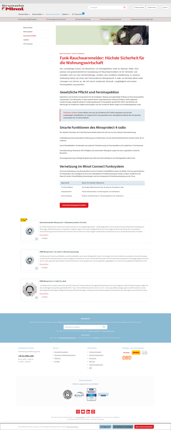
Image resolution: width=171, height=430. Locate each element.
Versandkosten (80, 417)
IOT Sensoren (28, 44)
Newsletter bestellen (61, 352)
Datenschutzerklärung (96, 355)
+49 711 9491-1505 (26, 355)
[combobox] (105, 7)
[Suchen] (125, 7)
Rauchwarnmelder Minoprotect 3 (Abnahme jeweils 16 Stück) (63, 222)
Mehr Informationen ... (73, 427)
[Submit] (103, 327)
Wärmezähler (28, 32)
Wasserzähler (28, 28)
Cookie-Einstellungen (96, 365)
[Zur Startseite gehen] (13, 7)
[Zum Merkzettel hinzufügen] (36, 239)
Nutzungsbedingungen (108, 331)
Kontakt (57, 361)
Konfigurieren (105, 427)
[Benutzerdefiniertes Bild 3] (127, 358)
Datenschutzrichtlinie (94, 331)
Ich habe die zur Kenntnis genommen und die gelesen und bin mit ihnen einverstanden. (86, 338)
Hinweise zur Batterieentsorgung (65, 355)
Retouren (58, 358)
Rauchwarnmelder (29, 36)
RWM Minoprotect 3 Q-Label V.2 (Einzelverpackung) (59, 252)
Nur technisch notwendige (123, 427)
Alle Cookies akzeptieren (144, 427)
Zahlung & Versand (95, 352)
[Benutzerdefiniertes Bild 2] (144, 352)
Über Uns (92, 361)
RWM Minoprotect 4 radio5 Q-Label (53, 281)
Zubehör (26, 40)
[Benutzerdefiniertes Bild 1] (126, 352)
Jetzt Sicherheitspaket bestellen (74, 205)
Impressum (92, 358)
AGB (96, 338)
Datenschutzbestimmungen (67, 338)
